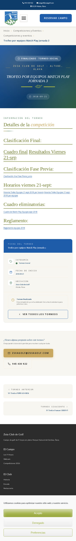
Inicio (7, 30)
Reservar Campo (56, 18)
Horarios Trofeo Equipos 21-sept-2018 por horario (23, 192)
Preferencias (38, 532)
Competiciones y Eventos (27, 30)
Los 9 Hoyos (8, 455)
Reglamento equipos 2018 (14, 228)
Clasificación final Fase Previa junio (18, 176)
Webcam (7, 459)
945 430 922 (28, 3)
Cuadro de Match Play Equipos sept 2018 (20, 212)
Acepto (38, 513)
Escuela (6, 484)
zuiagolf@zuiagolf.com (46, 3)
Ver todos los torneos (40, 314)
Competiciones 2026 (12, 463)
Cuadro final (16, 151)
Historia (7, 480)
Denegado (38, 522)
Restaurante (8, 488)
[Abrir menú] (24, 18)
